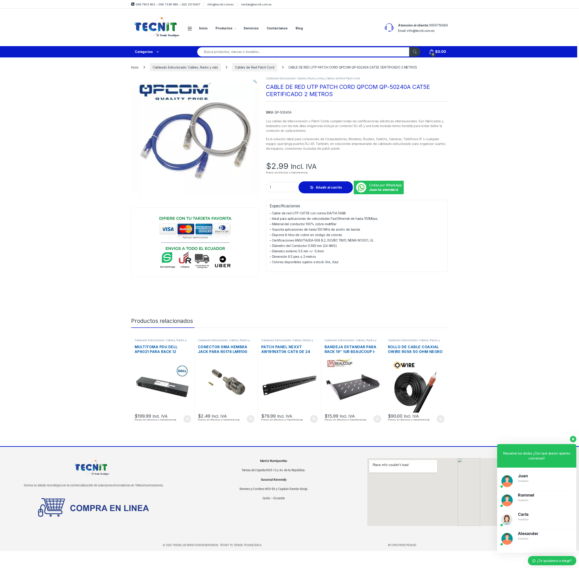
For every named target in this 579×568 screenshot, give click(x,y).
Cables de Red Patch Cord (254, 67)
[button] (255, 81)
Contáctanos (277, 28)
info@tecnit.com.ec (220, 4)
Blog (299, 28)
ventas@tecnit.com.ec (256, 4)
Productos (224, 28)
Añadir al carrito (329, 187)
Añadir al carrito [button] (186, 419)
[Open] (189, 28)
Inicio (203, 28)
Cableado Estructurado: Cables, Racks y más (185, 67)
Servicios (251, 28)
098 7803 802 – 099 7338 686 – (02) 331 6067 (168, 4)
